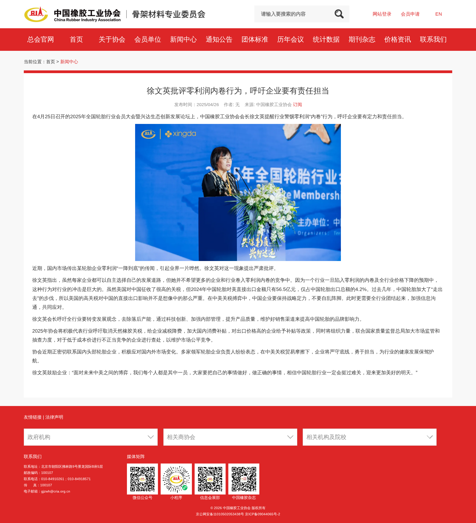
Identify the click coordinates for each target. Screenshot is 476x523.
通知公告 (220, 39)
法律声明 (54, 417)
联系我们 (434, 39)
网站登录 (382, 14)
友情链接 (33, 417)
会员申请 (410, 14)
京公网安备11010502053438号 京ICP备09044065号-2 (238, 514)
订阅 (297, 104)
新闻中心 (184, 39)
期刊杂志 (363, 39)
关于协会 (113, 39)
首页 (77, 39)
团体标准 (255, 39)
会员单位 (148, 39)
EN (438, 14)
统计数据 (327, 39)
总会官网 (41, 39)
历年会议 (291, 39)
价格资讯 (398, 39)
